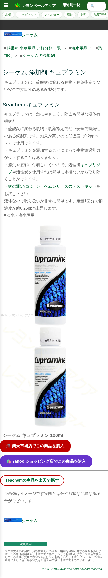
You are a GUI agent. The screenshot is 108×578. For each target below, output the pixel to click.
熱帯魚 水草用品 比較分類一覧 (34, 48)
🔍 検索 (96, 6)
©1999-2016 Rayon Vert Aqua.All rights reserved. (72, 568)
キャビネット (28, 14)
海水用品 (79, 48)
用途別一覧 (71, 5)
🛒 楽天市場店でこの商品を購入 (35, 446)
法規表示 (26, 544)
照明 (83, 14)
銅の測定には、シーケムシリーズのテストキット (52, 186)
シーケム (30, 35)
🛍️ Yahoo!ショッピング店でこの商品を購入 (46, 461)
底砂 (70, 14)
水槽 (8, 14)
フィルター (51, 14)
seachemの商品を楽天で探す (32, 480)
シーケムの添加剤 (39, 55)
